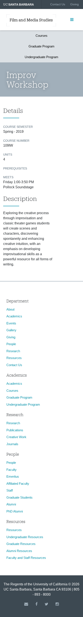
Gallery (11, 330)
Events (11, 323)
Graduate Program (41, 46)
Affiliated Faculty (17, 483)
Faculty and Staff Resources (26, 558)
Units (7, 154)
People (11, 344)
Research (13, 351)
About (10, 309)
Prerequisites (15, 168)
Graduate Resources (21, 544)
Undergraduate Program (41, 57)
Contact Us (57, 4)
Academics (14, 316)
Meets (8, 177)
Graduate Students (19, 497)
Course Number (16, 140)
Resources (14, 358)
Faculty (11, 469)
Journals (12, 444)
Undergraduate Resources (24, 537)
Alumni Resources (19, 551)
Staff (9, 490)
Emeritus (12, 476)
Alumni (11, 504)
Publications (14, 430)
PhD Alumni (14, 511)
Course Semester (18, 126)
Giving (74, 4)
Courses (41, 35)
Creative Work (16, 437)
